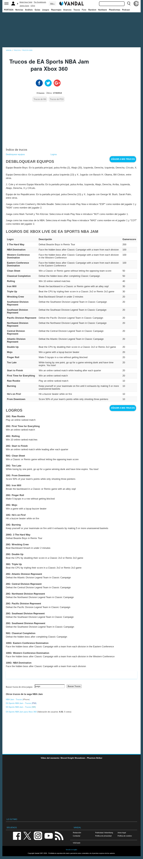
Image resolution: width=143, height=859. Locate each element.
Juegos (45, 9)
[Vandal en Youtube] (48, 835)
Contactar (76, 836)
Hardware (102, 9)
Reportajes (56, 9)
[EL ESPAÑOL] (136, 3)
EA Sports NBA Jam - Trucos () (21, 703)
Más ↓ (52, 4)
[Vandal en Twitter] (27, 835)
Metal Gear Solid (26, 2)
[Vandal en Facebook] (16, 835)
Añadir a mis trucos (123, 159)
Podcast (126, 9)
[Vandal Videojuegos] (71, 3)
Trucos (76, 9)
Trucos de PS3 (56, 99)
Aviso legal (122, 833)
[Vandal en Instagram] (38, 835)
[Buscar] (128, 3)
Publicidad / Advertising (104, 833)
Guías (37, 9)
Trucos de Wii (40, 99)
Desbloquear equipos (15, 154)
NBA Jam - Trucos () (18, 699)
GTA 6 (33, 6)
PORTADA (8, 9)
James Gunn (24, 6)
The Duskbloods (40, 2)
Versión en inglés (71, 849)
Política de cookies (125, 836)
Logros (54, 154)
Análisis (29, 9)
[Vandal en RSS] (59, 835)
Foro (84, 9)
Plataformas (114, 9)
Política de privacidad (103, 836)
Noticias (19, 9)
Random (92, 9)
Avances (67, 9)
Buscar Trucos (74, 686)
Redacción (77, 833)
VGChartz (76, 843)
